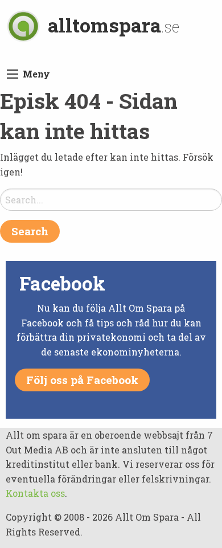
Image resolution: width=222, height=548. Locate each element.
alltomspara (114, 25)
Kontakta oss (35, 493)
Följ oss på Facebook (82, 380)
